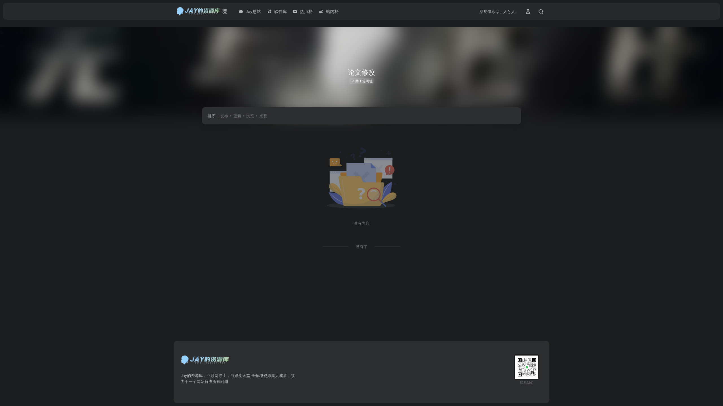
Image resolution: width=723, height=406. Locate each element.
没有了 (361, 246)
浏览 (250, 115)
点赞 (263, 115)
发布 (224, 115)
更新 (237, 115)
